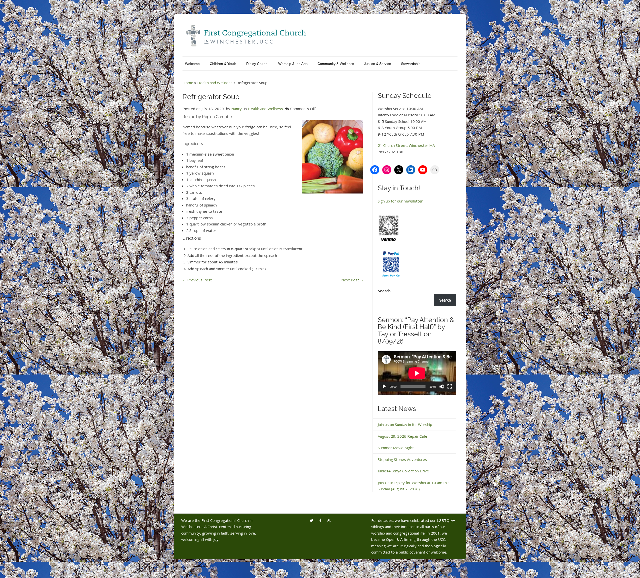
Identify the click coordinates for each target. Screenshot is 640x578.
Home (187, 82)
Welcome (192, 64)
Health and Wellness (214, 82)
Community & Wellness (336, 64)
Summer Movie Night (396, 447)
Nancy (236, 108)
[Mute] (441, 386)
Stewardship (410, 64)
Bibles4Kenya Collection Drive (403, 470)
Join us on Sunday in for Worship (405, 424)
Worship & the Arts (293, 64)
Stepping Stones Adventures (402, 459)
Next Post (352, 279)
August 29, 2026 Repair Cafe (402, 436)
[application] (417, 373)
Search (384, 290)
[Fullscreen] (449, 386)
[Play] (384, 386)
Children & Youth (223, 64)
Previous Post (197, 279)
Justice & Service (377, 64)
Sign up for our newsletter (400, 200)
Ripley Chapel (257, 64)
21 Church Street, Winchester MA (406, 145)
